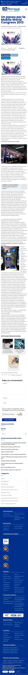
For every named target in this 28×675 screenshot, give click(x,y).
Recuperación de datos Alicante (10, 652)
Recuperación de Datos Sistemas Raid (9, 500)
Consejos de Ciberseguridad (7, 487)
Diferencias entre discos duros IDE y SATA (10, 446)
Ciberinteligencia (5, 481)
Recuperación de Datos (10, 49)
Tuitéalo (15, 55)
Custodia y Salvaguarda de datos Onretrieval (19, 517)
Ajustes (18, 671)
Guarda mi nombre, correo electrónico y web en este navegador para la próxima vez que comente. (13, 409)
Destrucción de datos (8, 516)
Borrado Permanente (19, 514)
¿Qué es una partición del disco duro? (9, 449)
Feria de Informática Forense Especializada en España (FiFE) (19, 599)
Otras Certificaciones (8, 603)
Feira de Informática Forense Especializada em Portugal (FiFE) (19, 604)
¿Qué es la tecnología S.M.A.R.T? (8, 467)
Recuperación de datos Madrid (10, 647)
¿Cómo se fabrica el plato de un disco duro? (11, 469)
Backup (2, 478)
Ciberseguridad (4, 484)
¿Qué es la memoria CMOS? (7, 451)
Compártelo (6, 55)
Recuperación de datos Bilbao (10, 651)
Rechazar (11, 671)
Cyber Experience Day (8, 601)
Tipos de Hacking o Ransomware (8, 503)
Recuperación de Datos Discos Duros (9, 498)
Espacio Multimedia (8, 624)
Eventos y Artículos (7, 622)
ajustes (12, 669)
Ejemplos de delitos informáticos (8, 460)
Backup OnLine (7, 514)
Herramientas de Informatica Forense (9, 489)
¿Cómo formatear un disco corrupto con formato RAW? (13, 454)
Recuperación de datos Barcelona (11, 649)
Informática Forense (5, 492)
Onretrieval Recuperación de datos (9, 26)
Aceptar (5, 671)
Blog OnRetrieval (22, 26)
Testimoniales (6, 526)
